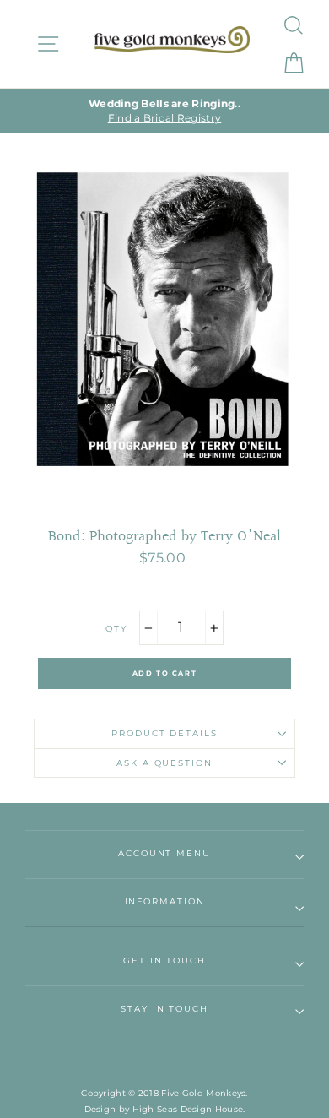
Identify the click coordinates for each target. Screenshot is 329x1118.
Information (165, 901)
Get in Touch (164, 960)
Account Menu (164, 853)
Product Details (164, 733)
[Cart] (292, 63)
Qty (116, 628)
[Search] (292, 25)
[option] (164, 111)
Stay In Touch (164, 1008)
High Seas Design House (188, 1109)
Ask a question (164, 763)
